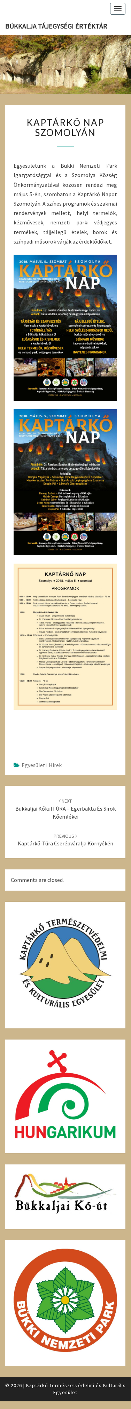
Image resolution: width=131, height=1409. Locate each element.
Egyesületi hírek (42, 765)
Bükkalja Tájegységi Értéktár (56, 26)
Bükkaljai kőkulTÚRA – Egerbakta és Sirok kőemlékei (65, 809)
